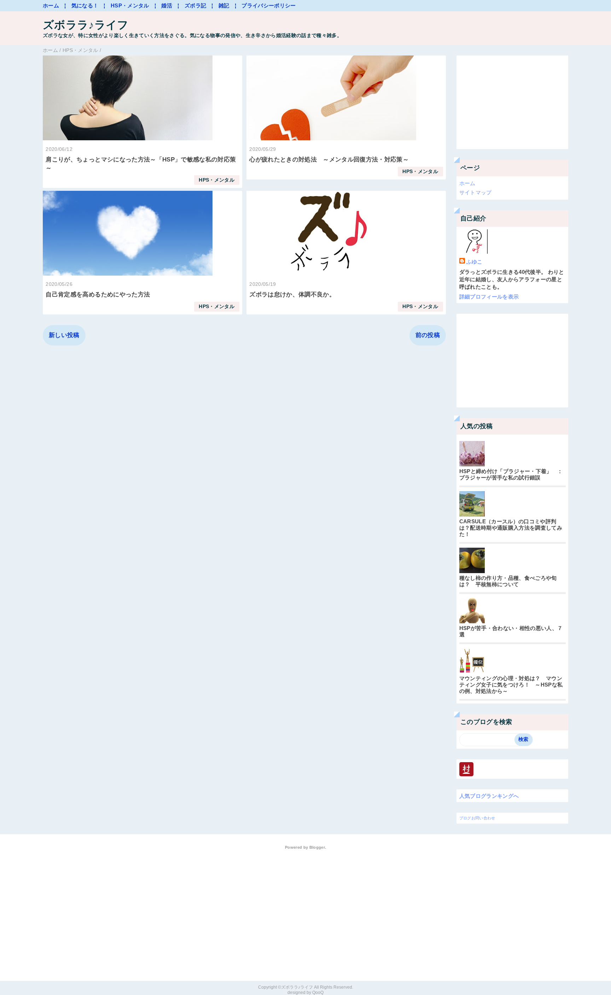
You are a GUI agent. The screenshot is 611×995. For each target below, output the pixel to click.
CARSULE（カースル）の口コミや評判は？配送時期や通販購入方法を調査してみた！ (510, 527)
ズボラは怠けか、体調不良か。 (292, 294)
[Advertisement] (512, 102)
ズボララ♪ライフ (86, 25)
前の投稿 (427, 335)
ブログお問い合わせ (477, 818)
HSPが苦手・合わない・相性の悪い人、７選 (511, 631)
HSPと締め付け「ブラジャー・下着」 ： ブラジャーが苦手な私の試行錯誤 (512, 474)
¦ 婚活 (163, 5)
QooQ (318, 992)
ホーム (51, 5)
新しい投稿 (64, 335)
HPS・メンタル (216, 180)
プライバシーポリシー (269, 5)
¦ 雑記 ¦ (223, 5)
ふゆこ (474, 262)
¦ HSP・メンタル (126, 5)
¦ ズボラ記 (192, 5)
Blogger (317, 847)
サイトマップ (475, 192)
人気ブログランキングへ (489, 796)
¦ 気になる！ (81, 5)
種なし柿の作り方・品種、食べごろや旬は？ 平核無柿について (508, 581)
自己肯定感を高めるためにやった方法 (98, 294)
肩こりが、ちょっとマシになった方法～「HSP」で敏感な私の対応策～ (141, 163)
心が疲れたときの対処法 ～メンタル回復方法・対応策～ (329, 159)
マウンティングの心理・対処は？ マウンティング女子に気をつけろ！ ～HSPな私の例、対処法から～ (511, 684)
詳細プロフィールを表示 (489, 297)
